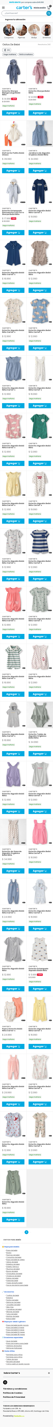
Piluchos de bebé (13, 1269)
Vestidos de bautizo (14, 1346)
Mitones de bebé (12, 1312)
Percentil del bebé (13, 1362)
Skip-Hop (10, 1307)
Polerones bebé (12, 1280)
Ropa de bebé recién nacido (17, 1325)
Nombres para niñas (14, 1355)
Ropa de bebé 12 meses (15, 1332)
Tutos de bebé (11, 1314)
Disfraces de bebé (13, 1302)
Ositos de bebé (12, 1262)
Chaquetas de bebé (14, 1273)
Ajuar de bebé (11, 1341)
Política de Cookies (12, 1393)
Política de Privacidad (14, 1397)
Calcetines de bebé (13, 1309)
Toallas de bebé (12, 1295)
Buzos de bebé (12, 1271)
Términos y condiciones (15, 1389)
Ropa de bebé (11, 1250)
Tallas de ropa (12, 1359)
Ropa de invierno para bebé (17, 1343)
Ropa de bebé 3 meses (15, 1327)
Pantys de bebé (12, 1300)
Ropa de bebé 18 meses (15, 1334)
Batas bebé (10, 1319)
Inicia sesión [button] (40, 7)
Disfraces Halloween (14, 1348)
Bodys (8, 1253)
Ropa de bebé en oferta (15, 1260)
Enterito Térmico (12, 1267)
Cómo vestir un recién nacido (18, 1364)
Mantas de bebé (12, 1316)
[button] (26, 14)
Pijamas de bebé (12, 1255)
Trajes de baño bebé (14, 1283)
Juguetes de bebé (13, 1305)
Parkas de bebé (12, 1278)
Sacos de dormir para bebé (17, 1285)
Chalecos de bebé (13, 1276)
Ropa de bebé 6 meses (15, 1330)
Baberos (9, 1298)
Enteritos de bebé (13, 1264)
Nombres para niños (14, 1357)
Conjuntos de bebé (13, 1257)
